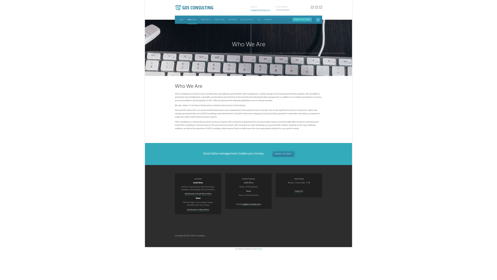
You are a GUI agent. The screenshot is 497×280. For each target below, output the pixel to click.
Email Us (254, 7)
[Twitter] (312, 7)
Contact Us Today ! (283, 154)
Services (205, 19)
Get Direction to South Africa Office (198, 194)
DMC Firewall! (257, 249)
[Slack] (320, 7)
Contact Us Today (302, 19)
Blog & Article (247, 19)
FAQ (258, 19)
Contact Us (299, 191)
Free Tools (219, 19)
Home (181, 19)
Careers (268, 19)
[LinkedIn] (316, 7)
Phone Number (282, 7)
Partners (232, 19)
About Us (191, 19)
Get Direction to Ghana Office (198, 210)
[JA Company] (194, 7)
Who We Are (188, 86)
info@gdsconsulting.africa (260, 10)
